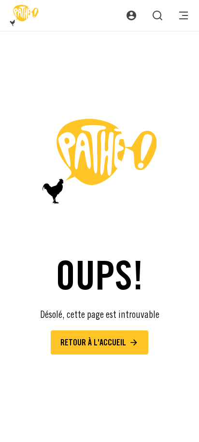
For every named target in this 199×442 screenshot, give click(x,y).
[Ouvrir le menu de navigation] (183, 15)
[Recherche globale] (157, 15)
